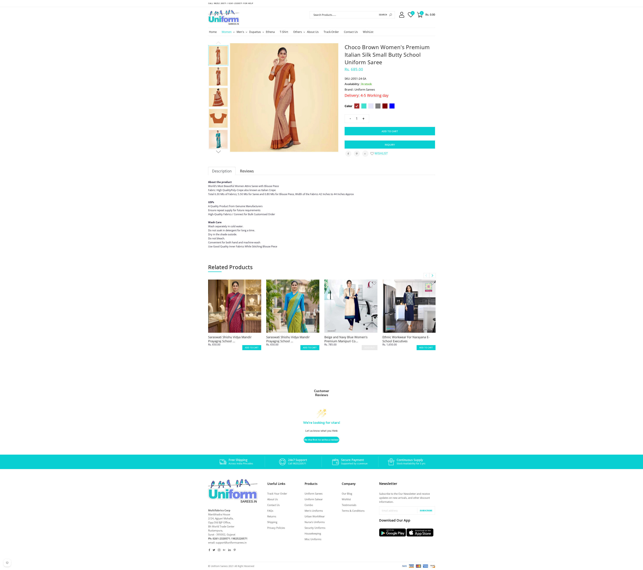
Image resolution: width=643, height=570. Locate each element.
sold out (369, 347)
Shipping (272, 522)
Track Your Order (277, 493)
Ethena (270, 32)
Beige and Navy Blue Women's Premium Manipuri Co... (346, 339)
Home (213, 32)
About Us (313, 32)
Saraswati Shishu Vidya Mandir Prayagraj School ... (230, 339)
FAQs (270, 510)
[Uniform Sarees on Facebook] (209, 550)
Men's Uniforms (314, 510)
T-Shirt (284, 32)
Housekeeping (313, 533)
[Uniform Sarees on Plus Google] (224, 550)
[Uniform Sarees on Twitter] (214, 550)
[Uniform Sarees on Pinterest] (234, 550)
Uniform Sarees (314, 493)
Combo (309, 505)
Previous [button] (218, 42)
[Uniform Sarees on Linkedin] (229, 550)
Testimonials (349, 505)
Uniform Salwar (314, 499)
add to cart (252, 347)
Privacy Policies (276, 527)
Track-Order (331, 32)
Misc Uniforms (313, 539)
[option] (218, 55)
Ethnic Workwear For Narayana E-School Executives (406, 339)
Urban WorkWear (315, 516)
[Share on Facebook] (348, 154)
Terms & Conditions (353, 510)
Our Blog (347, 493)
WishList (368, 32)
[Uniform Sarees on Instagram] (219, 550)
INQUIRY (390, 144)
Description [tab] (222, 170)
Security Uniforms (315, 527)
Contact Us (351, 32)
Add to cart (390, 131)
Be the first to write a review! (321, 439)
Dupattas (255, 32)
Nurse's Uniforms (315, 522)
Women (227, 32)
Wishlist (381, 153)
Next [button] (218, 151)
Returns (271, 516)
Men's (241, 32)
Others (298, 32)
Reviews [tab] (247, 170)
